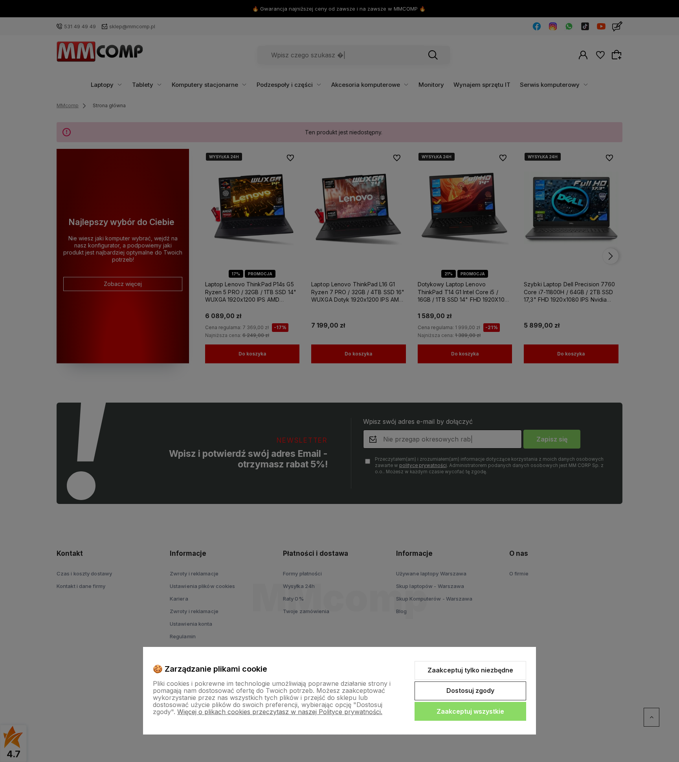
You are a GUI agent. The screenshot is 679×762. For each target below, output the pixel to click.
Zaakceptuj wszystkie (470, 711)
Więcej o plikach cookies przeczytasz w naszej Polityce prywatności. (279, 712)
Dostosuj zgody (470, 690)
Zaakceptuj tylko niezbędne (470, 670)
